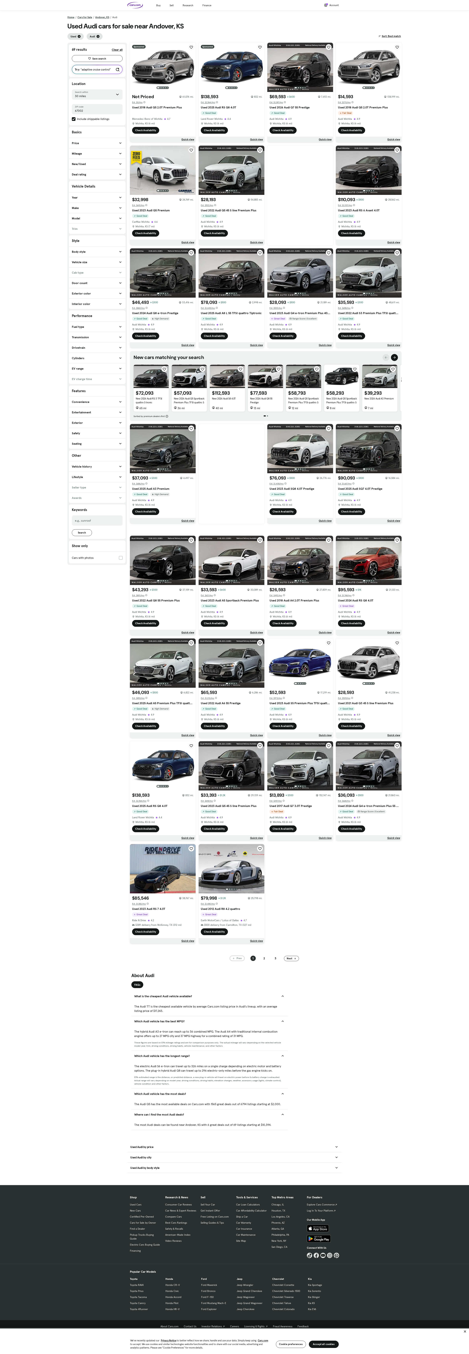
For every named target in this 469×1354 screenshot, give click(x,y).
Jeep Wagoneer (246, 1297)
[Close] (465, 1331)
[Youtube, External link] (323, 1255)
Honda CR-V (172, 1285)
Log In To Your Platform (320, 1210)
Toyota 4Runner (139, 1309)
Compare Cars (173, 1216)
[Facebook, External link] (316, 1255)
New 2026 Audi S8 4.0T (224, 398)
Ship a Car (242, 1216)
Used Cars (135, 1204)
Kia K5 (311, 1303)
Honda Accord (173, 1297)
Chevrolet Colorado (283, 1309)
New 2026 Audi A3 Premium (379, 398)
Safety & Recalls (174, 1228)
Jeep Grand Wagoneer (249, 1303)
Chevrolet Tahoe (281, 1303)
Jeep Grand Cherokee (249, 1291)
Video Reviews (173, 1240)
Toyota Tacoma (138, 1297)
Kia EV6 (312, 1309)
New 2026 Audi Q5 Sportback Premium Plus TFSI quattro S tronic (189, 402)
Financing (135, 1250)
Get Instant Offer (210, 1210)
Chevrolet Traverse (283, 1297)
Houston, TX (278, 1210)
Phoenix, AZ (278, 1222)
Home (70, 17)
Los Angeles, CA (280, 1216)
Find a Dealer (137, 1228)
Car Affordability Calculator (251, 1210)
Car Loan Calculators (248, 1204)
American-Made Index (177, 1234)
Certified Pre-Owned (142, 1216)
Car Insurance (244, 1228)
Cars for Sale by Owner (143, 1222)
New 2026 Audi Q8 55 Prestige (261, 400)
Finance (206, 5)
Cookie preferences (291, 1344)
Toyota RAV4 (137, 1285)
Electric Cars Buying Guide (145, 1244)
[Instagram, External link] (329, 1255)
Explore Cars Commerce (321, 1204)
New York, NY (279, 1240)
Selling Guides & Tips (212, 1222)
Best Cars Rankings (176, 1222)
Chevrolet (278, 1279)
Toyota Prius (136, 1291)
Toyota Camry (137, 1303)
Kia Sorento (314, 1291)
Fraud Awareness (282, 1326)
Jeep (239, 1279)
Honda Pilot (171, 1303)
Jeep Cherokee (245, 1309)
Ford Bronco (208, 1291)
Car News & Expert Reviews (180, 1210)
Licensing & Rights (254, 1326)
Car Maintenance (246, 1234)
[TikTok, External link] (309, 1255)
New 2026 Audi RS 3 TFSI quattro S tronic (149, 400)
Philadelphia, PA (280, 1234)
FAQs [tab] (137, 984)
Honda (169, 1279)
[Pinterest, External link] (336, 1255)
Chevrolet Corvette (283, 1285)
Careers (234, 1326)
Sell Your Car (208, 1204)
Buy (158, 5)
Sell (171, 5)
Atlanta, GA (278, 1228)
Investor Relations (212, 1326)
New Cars (135, 1210)
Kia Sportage (315, 1285)
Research (188, 5)
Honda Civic (172, 1291)
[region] (234, 1341)
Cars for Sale (84, 17)
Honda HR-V (172, 1309)
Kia (310, 1279)
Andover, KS (102, 17)
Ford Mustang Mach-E (213, 1303)
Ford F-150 (207, 1297)
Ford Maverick (209, 1285)
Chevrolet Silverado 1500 (286, 1291)
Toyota (133, 1279)
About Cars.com (169, 1326)
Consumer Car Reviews (178, 1204)
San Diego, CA (279, 1247)
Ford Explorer (209, 1309)
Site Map (241, 1240)
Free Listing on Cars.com (215, 1216)
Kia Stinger (314, 1297)
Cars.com (263, 1340)
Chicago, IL (278, 1204)
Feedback (303, 1326)
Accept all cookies (324, 1344)
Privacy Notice (168, 1340)
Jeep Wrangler (245, 1285)
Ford (204, 1279)
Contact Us (190, 1326)
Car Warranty (243, 1222)
